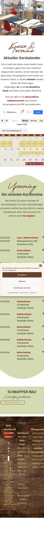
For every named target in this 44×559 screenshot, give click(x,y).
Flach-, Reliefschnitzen (27, 237)
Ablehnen (22, 281)
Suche (38, 112)
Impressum (32, 293)
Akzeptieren (22, 275)
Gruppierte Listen (28, 112)
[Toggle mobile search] (34, 7)
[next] (6, 121)
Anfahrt (21, 484)
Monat (25, 121)
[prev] (2, 121)
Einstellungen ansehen (22, 288)
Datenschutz (24, 293)
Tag (41, 121)
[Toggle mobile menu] (39, 7)
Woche (34, 121)
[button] (40, 266)
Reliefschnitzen (24, 314)
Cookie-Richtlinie (13, 293)
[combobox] (14, 131)
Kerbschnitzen (24, 250)
